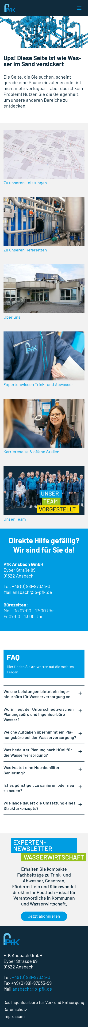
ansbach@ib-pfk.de (32, 989)
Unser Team (15, 519)
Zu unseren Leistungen (25, 182)
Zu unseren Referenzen (25, 249)
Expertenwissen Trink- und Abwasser (38, 384)
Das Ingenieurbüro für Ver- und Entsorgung (44, 1003)
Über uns (12, 317)
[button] (8, 1018)
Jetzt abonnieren (44, 916)
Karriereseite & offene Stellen (31, 451)
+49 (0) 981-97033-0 (31, 586)
